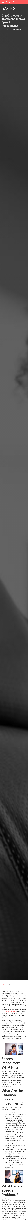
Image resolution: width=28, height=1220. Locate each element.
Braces (3, 984)
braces (7, 1011)
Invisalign (14, 1011)
